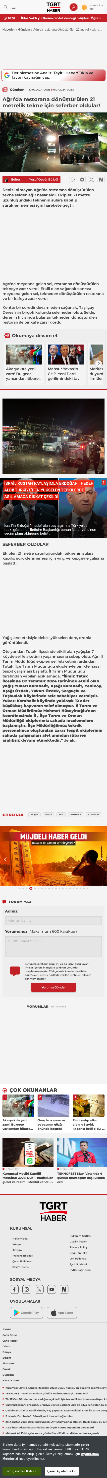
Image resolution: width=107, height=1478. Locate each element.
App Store (65, 1312)
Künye (16, 1244)
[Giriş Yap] (73, 7)
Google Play (30, 1312)
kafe (34, 322)
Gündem (24, 29)
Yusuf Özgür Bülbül (43, 179)
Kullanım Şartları (80, 1236)
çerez (85, 1444)
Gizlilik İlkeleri (78, 1241)
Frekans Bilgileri (22, 1255)
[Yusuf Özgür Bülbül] (6, 179)
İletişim (17, 1250)
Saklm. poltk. (20, 1267)
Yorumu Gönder (54, 987)
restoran (10, 322)
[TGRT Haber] (53, 7)
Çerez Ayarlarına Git (61, 1471)
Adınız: (11, 911)
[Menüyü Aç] (13, 7)
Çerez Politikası (22, 1261)
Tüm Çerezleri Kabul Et (22, 1471)
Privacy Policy (79, 1247)
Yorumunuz (41, 931)
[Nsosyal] (101, 179)
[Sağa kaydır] (98, 363)
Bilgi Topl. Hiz (78, 1253)
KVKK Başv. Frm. (80, 1270)
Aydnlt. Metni (78, 1264)
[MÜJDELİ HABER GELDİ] (53, 856)
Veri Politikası (78, 1258)
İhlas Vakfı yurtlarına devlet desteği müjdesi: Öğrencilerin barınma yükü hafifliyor (62, 18)
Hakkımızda (20, 1238)
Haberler (8, 29)
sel (49, 283)
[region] (53, 1457)
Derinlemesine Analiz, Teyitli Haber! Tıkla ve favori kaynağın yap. (52, 75)
